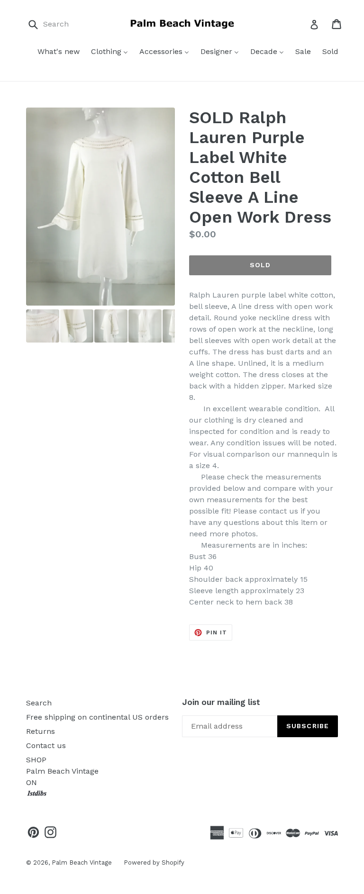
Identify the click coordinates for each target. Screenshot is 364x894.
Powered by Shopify (154, 862)
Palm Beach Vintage (82, 862)
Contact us (46, 745)
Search (39, 702)
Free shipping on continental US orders (97, 717)
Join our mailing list (221, 702)
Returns (40, 731)
